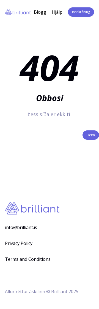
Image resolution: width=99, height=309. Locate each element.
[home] (18, 12)
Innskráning (81, 12)
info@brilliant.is (21, 227)
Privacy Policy (18, 243)
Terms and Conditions (28, 259)
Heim (91, 135)
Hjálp (57, 12)
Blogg (40, 12)
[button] (81, 11)
